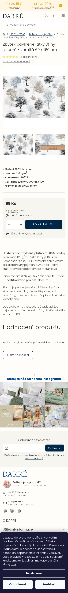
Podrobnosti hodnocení (16, 64)
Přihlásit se (52, 455)
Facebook (5, 518)
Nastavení (33, 573)
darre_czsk (12, 518)
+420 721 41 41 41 (18, 499)
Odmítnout (17, 584)
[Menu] (60, 15)
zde (25, 564)
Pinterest (19, 518)
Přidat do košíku (42, 226)
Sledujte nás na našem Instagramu (33, 387)
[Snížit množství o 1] (8, 225)
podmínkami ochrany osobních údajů (43, 464)
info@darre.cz (16, 508)
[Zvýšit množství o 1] (20, 225)
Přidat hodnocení (18, 364)
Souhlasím (48, 584)
